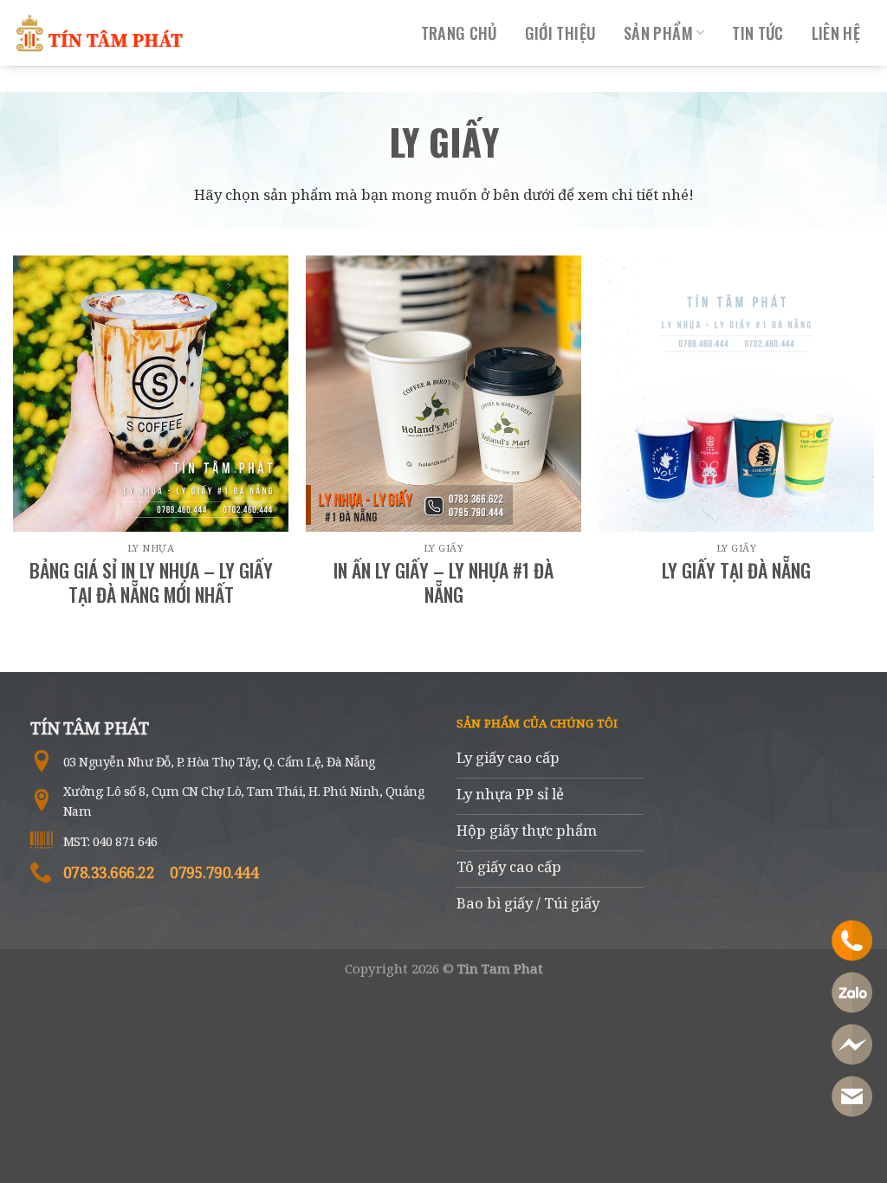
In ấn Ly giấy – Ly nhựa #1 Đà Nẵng (443, 582)
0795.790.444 (214, 872)
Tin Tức (758, 32)
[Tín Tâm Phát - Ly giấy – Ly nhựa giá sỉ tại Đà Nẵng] (99, 33)
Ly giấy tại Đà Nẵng (736, 570)
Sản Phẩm (658, 32)
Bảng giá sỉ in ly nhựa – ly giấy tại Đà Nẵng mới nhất (151, 582)
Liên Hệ (836, 32)
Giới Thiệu (561, 32)
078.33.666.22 (109, 872)
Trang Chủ (459, 32)
